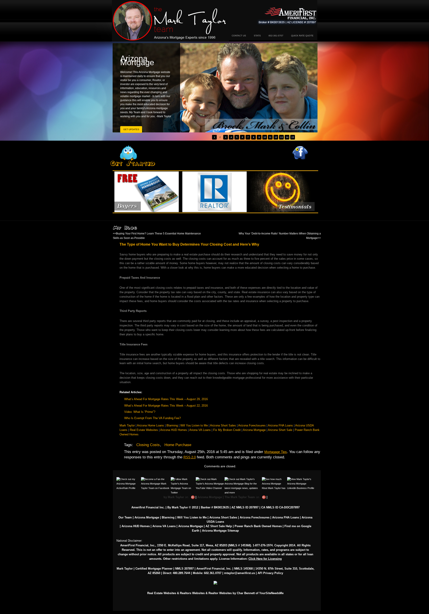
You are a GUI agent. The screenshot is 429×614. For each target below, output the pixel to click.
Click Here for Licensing (265, 558)
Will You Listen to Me (194, 425)
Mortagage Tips (275, 452)
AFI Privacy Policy (270, 573)
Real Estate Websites (144, 430)
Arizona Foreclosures (252, 425)
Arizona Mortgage (170, 21)
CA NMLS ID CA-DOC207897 (280, 507)
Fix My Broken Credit (227, 430)
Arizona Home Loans (150, 425)
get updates (131, 129)
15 (292, 137)
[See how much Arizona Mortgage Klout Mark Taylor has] (274, 479)
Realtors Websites (192, 593)
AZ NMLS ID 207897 (245, 507)
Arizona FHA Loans (280, 425)
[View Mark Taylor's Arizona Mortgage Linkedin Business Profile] (300, 479)
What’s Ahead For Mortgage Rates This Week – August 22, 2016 (166, 405)
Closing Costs (148, 445)
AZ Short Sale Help (219, 526)
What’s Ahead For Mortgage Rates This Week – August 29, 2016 (166, 399)
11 (270, 137)
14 (287, 137)
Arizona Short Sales (223, 425)
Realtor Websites (220, 593)
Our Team (125, 517)
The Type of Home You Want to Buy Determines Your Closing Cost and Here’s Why (189, 244)
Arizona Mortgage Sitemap (220, 530)
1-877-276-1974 (263, 545)
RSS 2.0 (189, 457)
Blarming (172, 425)
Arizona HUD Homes (173, 430)
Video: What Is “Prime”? (139, 412)
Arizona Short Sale (280, 430)
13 (281, 137)
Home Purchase (177, 445)
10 (264, 137)
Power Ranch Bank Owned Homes (258, 526)
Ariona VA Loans (200, 430)
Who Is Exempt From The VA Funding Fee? (152, 418)
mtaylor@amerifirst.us (239, 573)
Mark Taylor (127, 425)
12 (276, 137)
